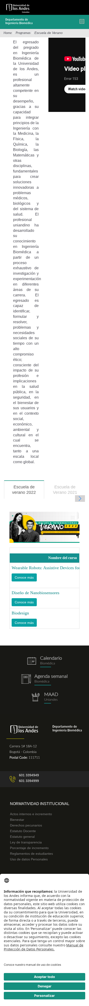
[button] (24, 577)
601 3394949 (29, 775)
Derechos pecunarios (26, 825)
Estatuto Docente (23, 831)
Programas (23, 33)
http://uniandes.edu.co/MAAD (44, 697)
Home (8, 33)
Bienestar (17, 819)
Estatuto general (22, 836)
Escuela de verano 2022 (28, 492)
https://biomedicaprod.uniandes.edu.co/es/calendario (44, 661)
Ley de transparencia (26, 842)
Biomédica (41, 681)
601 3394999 (29, 781)
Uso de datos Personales (29, 859)
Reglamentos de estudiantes (31, 853)
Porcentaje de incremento (29, 848)
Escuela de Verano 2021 (65, 490)
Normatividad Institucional (39, 804)
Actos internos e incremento (31, 814)
